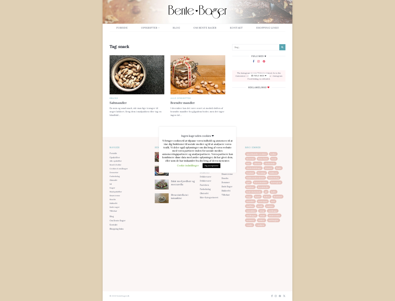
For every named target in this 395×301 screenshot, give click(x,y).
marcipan (262, 201)
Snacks (114, 98)
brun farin (263, 159)
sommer (250, 220)
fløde (278, 168)
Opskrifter (149, 27)
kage (249, 196)
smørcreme (274, 215)
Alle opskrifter (180, 98)
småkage (272, 211)
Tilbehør (113, 211)
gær (248, 182)
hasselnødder (260, 182)
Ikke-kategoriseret (209, 197)
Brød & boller (115, 165)
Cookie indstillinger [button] (188, 165)
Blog (176, 27)
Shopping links (267, 27)
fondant (250, 173)
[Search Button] (282, 47)
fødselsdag (273, 178)
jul (266, 192)
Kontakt (236, 27)
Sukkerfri (113, 203)
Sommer (226, 182)
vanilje (250, 225)
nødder (269, 206)
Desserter (114, 172)
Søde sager (115, 207)
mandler (250, 201)
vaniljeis (260, 225)
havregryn (276, 182)
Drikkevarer (205, 176)
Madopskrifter (116, 192)
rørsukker (251, 211)
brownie (250, 159)
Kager (112, 188)
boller (273, 154)
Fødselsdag (115, 176)
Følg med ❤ (259, 76)
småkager (251, 215)
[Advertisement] (129, 255)
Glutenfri (113, 180)
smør (262, 215)
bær (248, 163)
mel (273, 201)
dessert (268, 168)
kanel (257, 196)
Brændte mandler (182, 103)
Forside (122, 27)
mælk (260, 206)
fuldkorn (273, 173)
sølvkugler (274, 220)
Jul (111, 184)
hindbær (250, 187)
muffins (250, 206)
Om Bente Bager (204, 27)
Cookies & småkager (119, 168)
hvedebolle (263, 187)
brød (274, 159)
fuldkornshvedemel (256, 178)
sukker (261, 220)
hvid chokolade (254, 192)
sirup (262, 211)
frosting (261, 173)
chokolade (270, 163)
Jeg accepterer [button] (211, 165)
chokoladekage (254, 168)
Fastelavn (204, 185)
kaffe (273, 192)
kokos (267, 196)
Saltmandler (118, 103)
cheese (257, 163)
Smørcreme (115, 195)
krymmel (278, 196)
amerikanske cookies (257, 154)
